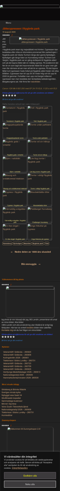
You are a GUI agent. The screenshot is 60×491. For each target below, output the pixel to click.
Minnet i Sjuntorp (9, 403)
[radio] (3, 95)
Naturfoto (27, 243)
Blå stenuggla (30, 264)
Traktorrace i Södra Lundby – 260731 (18, 412)
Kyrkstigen (17, 243)
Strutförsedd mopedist (11, 398)
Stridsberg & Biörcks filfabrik (14, 389)
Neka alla (30, 484)
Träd (46, 243)
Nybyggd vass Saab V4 (12, 395)
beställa (30, 327)
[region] (30, 471)
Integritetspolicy (20, 467)
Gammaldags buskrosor (12, 400)
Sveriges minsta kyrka (11, 392)
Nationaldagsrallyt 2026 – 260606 (16, 409)
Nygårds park (38, 243)
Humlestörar (7, 415)
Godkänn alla (30, 475)
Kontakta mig (7, 330)
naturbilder (35, 81)
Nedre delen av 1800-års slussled (31, 251)
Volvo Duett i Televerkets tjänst (15, 406)
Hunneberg (7, 243)
